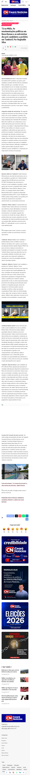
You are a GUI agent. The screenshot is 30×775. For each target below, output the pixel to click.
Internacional (11, 769)
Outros (25, 769)
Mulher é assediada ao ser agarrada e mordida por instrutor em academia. (8, 679)
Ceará (3, 765)
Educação (16, 765)
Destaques (5, 23)
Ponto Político (6, 25)
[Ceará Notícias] (15, 1)
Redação (3, 53)
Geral (24, 767)
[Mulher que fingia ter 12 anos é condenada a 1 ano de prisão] (24, 689)
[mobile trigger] (3, 2)
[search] (23, 1)
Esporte (13, 767)
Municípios (19, 769)
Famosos (19, 767)
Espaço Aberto (14, 23)
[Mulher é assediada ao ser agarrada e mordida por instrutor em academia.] (24, 679)
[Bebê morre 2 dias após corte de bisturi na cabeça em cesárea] (24, 671)
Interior (4, 769)
